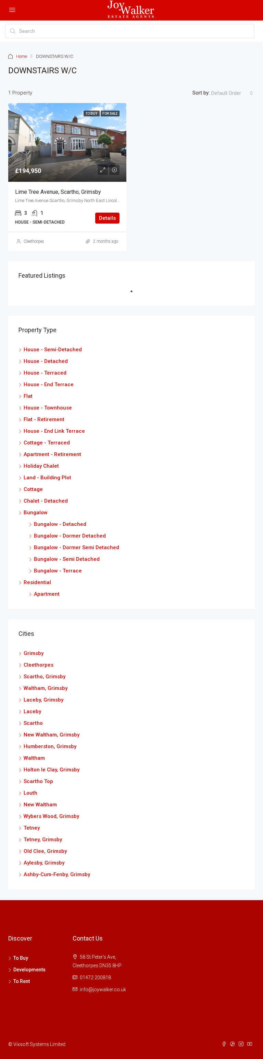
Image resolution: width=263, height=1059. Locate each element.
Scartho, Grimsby (44, 676)
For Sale (110, 113)
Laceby (32, 711)
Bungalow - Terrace (58, 571)
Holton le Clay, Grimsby (51, 770)
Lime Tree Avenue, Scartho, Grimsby (58, 192)
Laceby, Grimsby (43, 700)
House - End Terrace (49, 384)
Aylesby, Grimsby (44, 863)
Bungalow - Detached (60, 524)
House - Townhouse (48, 408)
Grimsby (33, 653)
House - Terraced (45, 373)
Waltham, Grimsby (45, 688)
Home (21, 56)
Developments (29, 969)
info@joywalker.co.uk (103, 989)
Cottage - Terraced (47, 443)
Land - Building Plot (47, 478)
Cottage (33, 489)
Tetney (32, 828)
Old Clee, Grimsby (45, 851)
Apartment (47, 594)
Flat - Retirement (44, 419)
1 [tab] (135, 294)
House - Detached (46, 361)
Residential (37, 582)
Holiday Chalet (41, 466)
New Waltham (40, 805)
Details (107, 218)
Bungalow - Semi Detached (67, 559)
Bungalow (36, 512)
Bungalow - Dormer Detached (70, 536)
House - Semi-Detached (53, 349)
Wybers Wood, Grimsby (51, 816)
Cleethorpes (34, 241)
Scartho (33, 723)
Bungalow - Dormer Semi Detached (76, 547)
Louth (30, 793)
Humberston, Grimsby (50, 746)
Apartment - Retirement (52, 454)
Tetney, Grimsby (43, 839)
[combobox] (232, 93)
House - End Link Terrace (54, 431)
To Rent (21, 981)
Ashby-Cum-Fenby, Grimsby (57, 874)
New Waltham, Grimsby (51, 735)
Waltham (34, 758)
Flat (28, 396)
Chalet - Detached (46, 501)
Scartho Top (38, 781)
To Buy (91, 113)
